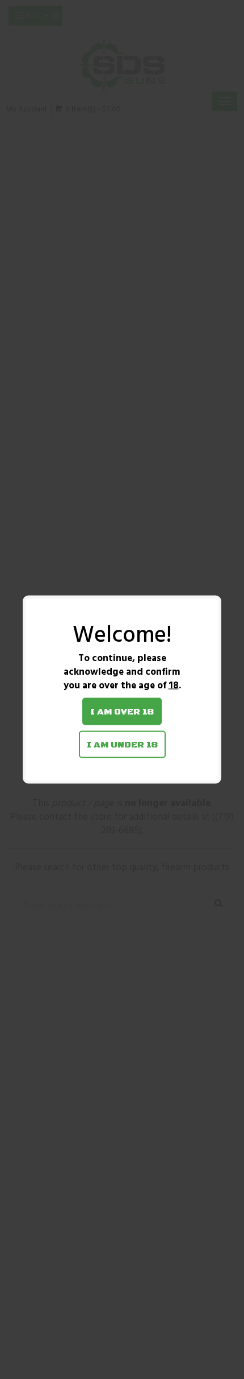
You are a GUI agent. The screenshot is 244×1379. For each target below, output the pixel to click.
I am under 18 (122, 744)
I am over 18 (122, 711)
